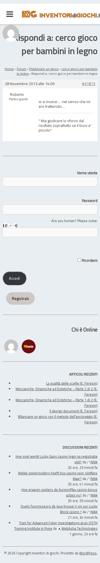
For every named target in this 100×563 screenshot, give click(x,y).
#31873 (88, 83)
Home (9, 68)
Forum (21, 68)
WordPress (88, 553)
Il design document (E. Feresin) (73, 411)
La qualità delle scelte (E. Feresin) (72, 383)
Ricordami (89, 260)
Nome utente (87, 173)
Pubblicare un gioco (44, 68)
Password (90, 200)
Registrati (20, 298)
